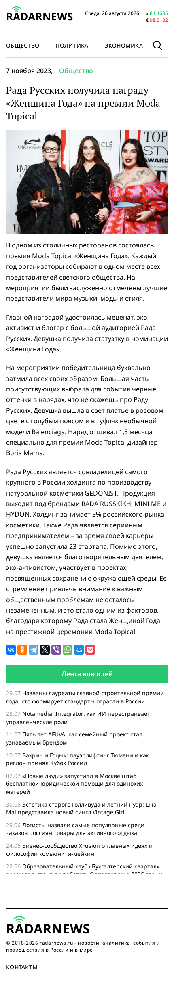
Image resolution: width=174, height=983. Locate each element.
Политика (71, 45)
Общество (76, 70)
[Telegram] (33, 650)
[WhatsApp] (67, 650)
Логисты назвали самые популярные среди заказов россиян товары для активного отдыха (75, 829)
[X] (45, 650)
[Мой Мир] (79, 650)
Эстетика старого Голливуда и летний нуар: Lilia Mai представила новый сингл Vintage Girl (81, 808)
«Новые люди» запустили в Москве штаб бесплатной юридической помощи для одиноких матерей (74, 783)
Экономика (124, 45)
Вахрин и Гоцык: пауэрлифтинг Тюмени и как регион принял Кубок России (77, 759)
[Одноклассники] (22, 650)
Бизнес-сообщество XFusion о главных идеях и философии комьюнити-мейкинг (79, 850)
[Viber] (56, 650)
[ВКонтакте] (11, 650)
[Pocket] (90, 650)
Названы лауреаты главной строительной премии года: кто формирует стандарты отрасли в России (85, 697)
